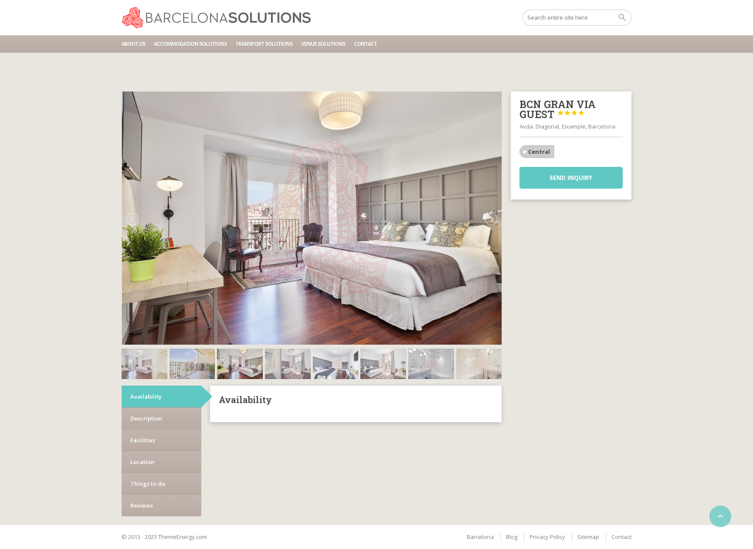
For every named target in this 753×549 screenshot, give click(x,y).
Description (146, 418)
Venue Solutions (323, 43)
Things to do (147, 484)
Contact (365, 43)
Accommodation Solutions (190, 43)
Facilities (142, 440)
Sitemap (588, 537)
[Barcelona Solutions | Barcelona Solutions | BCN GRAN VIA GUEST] (220, 17)
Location (142, 462)
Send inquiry (570, 177)
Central (539, 152)
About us (133, 43)
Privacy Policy (547, 537)
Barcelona (480, 537)
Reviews (141, 505)
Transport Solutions (263, 43)
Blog (511, 537)
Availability (146, 396)
